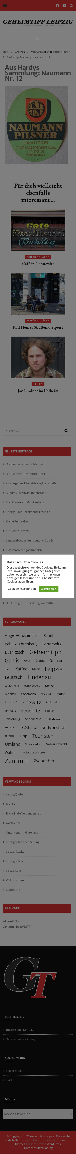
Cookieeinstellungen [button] (22, 589)
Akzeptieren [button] (48, 589)
